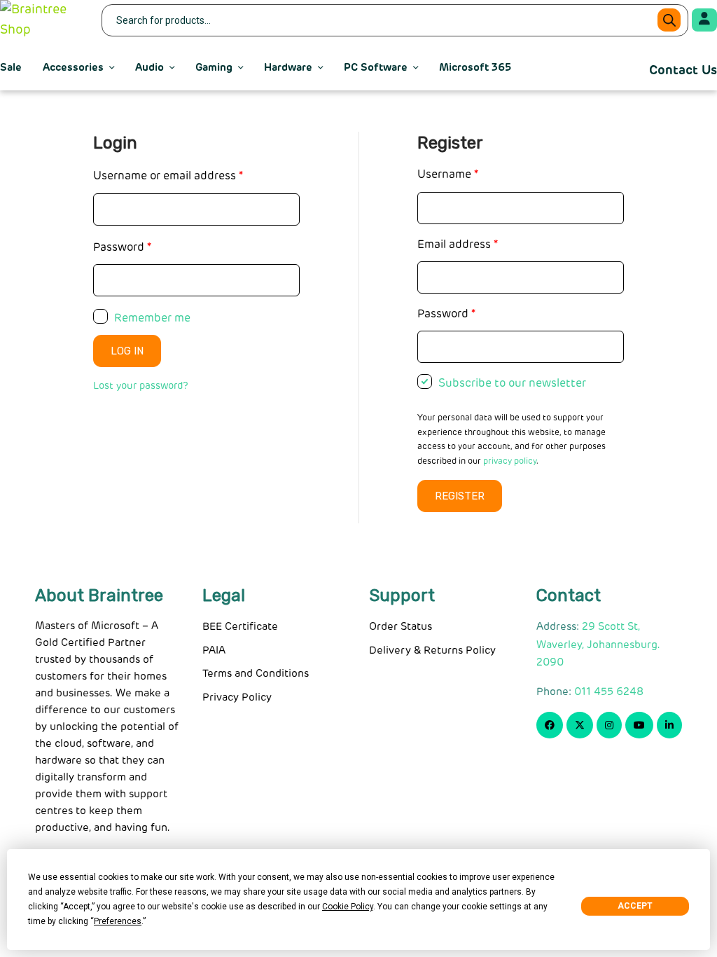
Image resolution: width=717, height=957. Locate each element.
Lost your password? (140, 386)
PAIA (213, 650)
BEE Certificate (240, 626)
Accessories (73, 67)
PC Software (376, 67)
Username (447, 174)
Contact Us (683, 70)
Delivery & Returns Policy (432, 650)
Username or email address (168, 175)
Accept (635, 906)
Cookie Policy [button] (347, 906)
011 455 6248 (608, 692)
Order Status (400, 626)
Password (122, 247)
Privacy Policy (237, 697)
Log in (127, 351)
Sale (11, 67)
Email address (457, 244)
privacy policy (509, 461)
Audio (149, 67)
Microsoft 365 (475, 67)
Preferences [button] (117, 921)
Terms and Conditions (255, 673)
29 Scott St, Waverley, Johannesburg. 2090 (598, 644)
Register (460, 496)
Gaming (213, 67)
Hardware (288, 67)
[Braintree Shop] (42, 20)
